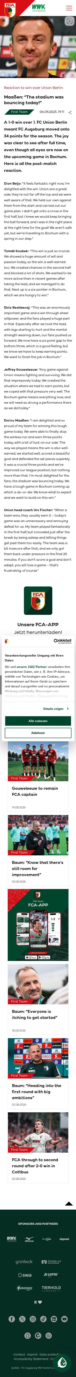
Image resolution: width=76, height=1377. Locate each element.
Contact (19, 1354)
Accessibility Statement (31, 1359)
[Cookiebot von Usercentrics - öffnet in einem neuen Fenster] (54, 641)
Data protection (51, 1354)
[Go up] (69, 1201)
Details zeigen (53, 708)
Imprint (32, 1354)
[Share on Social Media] (72, 112)
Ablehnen (38, 733)
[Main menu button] (69, 8)
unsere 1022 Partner (31, 667)
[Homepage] (10, 10)
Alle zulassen (38, 721)
